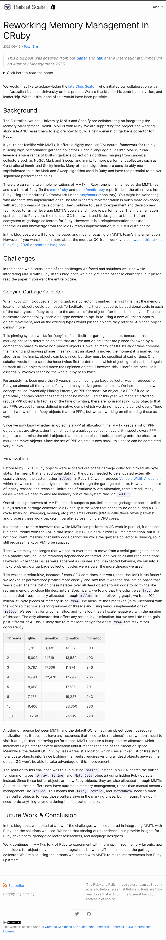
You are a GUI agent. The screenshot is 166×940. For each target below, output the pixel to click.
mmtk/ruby (59, 189)
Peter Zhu (31, 46)
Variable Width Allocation (140, 478)
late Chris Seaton (82, 86)
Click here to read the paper (30, 73)
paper (82, 58)
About (158, 7)
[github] (89, 914)
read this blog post (50, 245)
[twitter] (77, 914)
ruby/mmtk (88, 195)
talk (99, 58)
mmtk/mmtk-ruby (90, 189)
